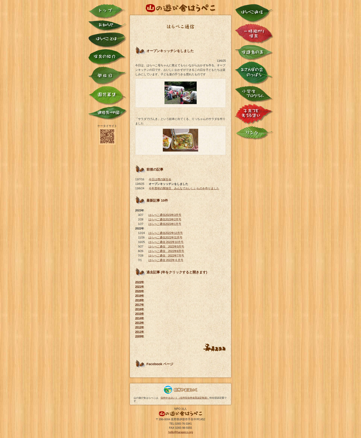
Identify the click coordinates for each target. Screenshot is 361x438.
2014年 (139, 318)
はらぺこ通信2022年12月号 (165, 233)
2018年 (139, 300)
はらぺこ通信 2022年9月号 (166, 246)
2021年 (139, 286)
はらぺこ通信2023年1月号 (164, 223)
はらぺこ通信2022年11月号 (165, 237)
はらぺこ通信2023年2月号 (164, 219)
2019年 (139, 295)
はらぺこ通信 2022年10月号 (166, 242)
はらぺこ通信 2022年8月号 (166, 251)
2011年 (139, 331)
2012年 (139, 327)
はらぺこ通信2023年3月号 (164, 214)
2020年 (139, 291)
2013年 (139, 322)
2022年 (139, 282)
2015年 (139, 313)
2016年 (139, 309)
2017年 (139, 304)
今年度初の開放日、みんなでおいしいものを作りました (184, 188)
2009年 (139, 336)
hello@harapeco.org (180, 432)
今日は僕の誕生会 (160, 179)
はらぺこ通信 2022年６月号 (165, 260)
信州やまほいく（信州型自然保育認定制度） (185, 397)
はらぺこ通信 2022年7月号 (166, 255)
